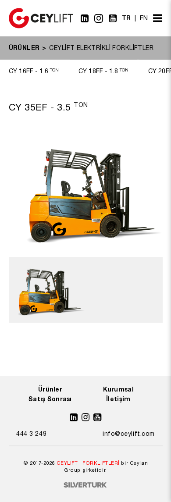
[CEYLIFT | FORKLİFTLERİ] (41, 26)
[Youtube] (113, 18)
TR (126, 17)
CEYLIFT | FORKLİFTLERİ (88, 463)
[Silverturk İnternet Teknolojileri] (85, 485)
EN (144, 17)
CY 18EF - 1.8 (103, 71)
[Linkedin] (85, 18)
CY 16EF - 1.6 (34, 71)
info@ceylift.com (129, 434)
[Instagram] (98, 18)
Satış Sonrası (50, 398)
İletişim (118, 398)
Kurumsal (118, 389)
